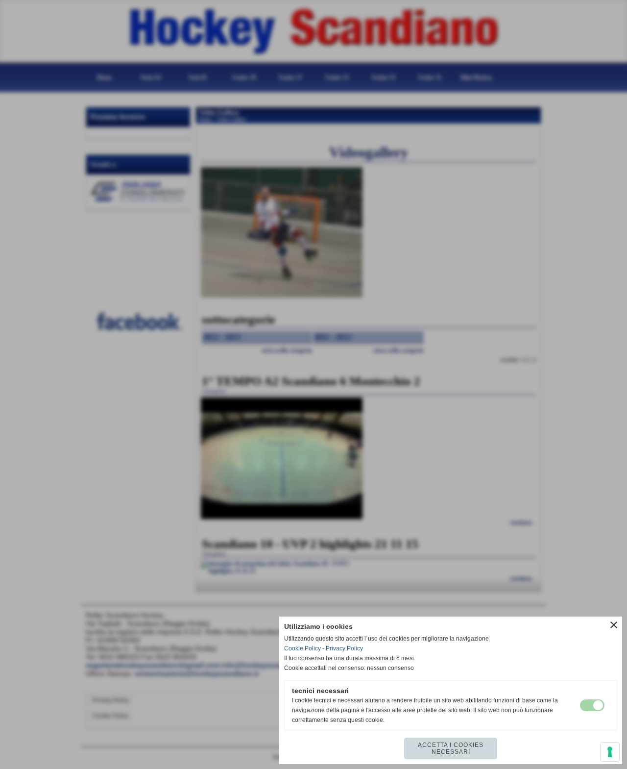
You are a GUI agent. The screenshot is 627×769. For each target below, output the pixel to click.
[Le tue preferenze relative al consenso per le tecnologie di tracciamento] (610, 752)
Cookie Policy (302, 648)
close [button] (614, 625)
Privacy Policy (344, 648)
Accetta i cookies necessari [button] (450, 748)
